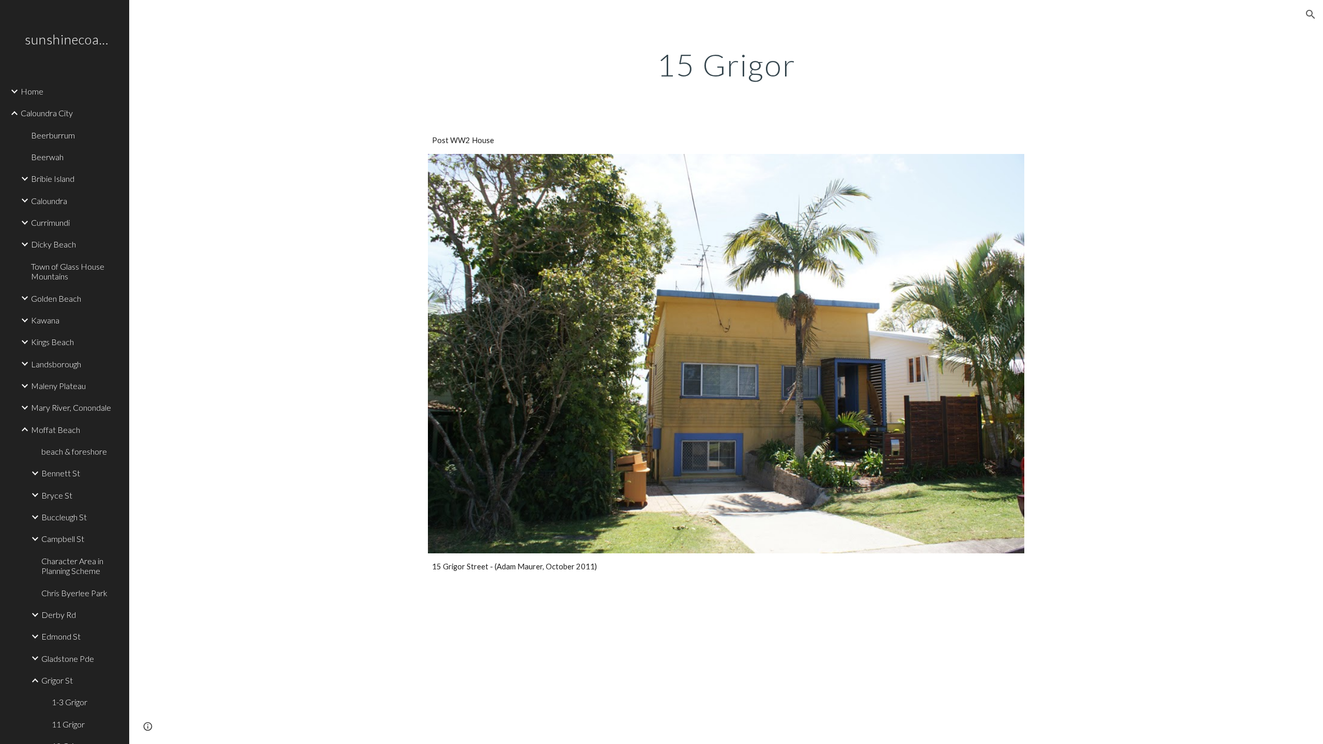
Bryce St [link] (56, 495)
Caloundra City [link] (47, 113)
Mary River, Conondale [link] (71, 407)
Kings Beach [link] (52, 342)
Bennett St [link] (60, 473)
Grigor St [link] (57, 680)
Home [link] (32, 91)
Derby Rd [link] (58, 614)
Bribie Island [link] (52, 178)
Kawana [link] (45, 320)
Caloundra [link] (49, 201)
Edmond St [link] (61, 636)
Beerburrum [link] (53, 135)
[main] (726, 64)
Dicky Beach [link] (53, 244)
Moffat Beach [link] (55, 430)
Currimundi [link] (50, 222)
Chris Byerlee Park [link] (74, 593)
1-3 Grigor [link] (69, 702)
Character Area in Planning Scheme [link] (72, 566)
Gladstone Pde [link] (67, 658)
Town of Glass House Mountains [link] (67, 271)
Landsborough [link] (56, 364)
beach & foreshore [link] (74, 451)
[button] (1310, 14)
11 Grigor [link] (68, 724)
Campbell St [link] (62, 539)
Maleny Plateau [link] (58, 386)
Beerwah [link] (47, 157)
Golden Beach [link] (56, 298)
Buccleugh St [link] (64, 517)
